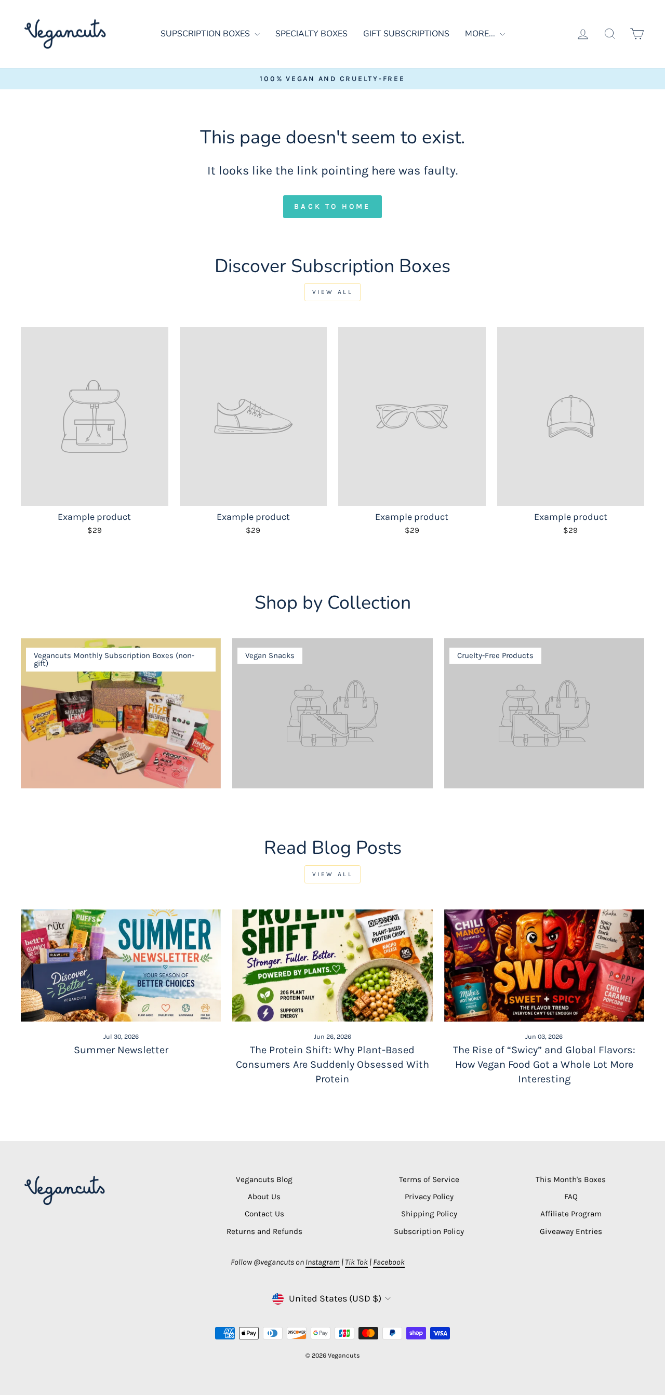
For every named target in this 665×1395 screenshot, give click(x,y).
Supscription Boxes (206, 33)
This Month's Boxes (571, 1179)
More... (481, 33)
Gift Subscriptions (406, 33)
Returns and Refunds (264, 1231)
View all (332, 292)
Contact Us (264, 1213)
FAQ (571, 1196)
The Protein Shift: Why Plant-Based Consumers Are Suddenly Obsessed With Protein (332, 1064)
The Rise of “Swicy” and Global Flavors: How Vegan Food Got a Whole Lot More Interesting (544, 1064)
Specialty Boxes (311, 33)
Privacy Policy (429, 1196)
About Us (264, 1196)
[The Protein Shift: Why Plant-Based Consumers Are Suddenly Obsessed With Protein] (332, 965)
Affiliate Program (571, 1213)
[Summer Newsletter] (121, 965)
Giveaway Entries (571, 1231)
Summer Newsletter (121, 1050)
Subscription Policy (429, 1231)
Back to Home (332, 206)
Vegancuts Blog (264, 1179)
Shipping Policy (429, 1213)
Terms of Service (429, 1179)
